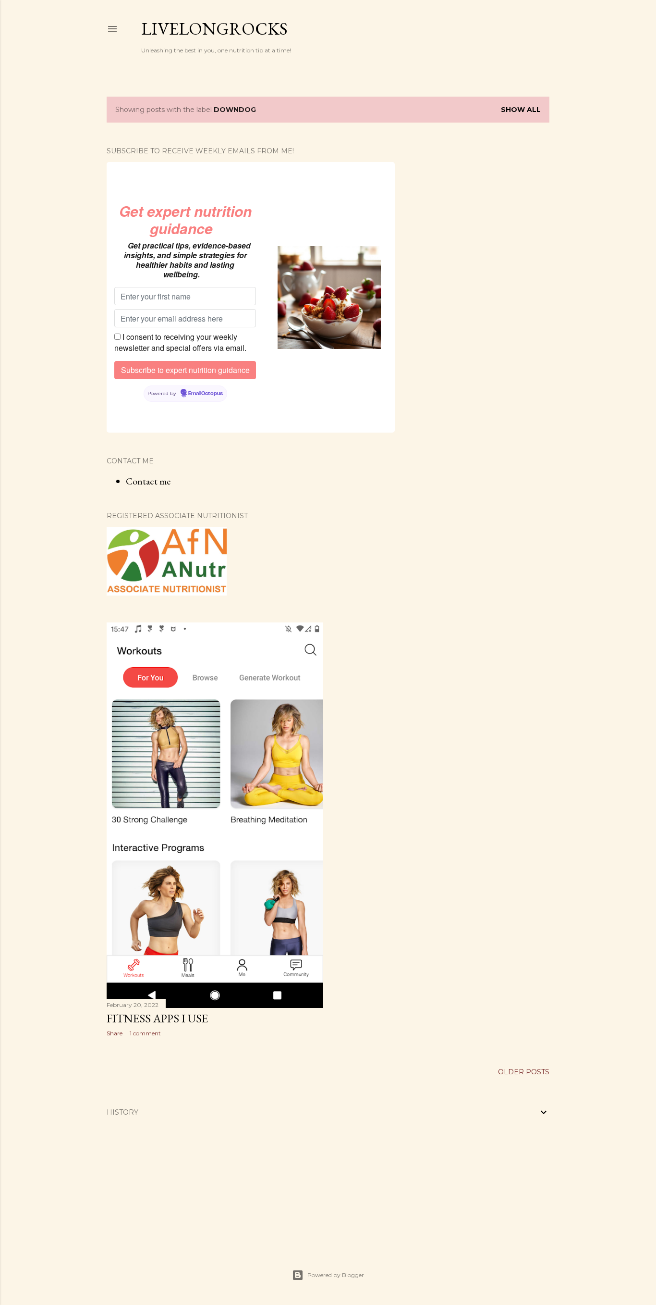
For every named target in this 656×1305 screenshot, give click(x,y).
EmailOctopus (205, 393)
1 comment (145, 1033)
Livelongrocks (214, 28)
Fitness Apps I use (157, 1018)
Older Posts (523, 1072)
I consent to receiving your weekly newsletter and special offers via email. (180, 342)
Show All (521, 109)
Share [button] (114, 1033)
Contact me (148, 481)
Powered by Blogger (335, 1275)
